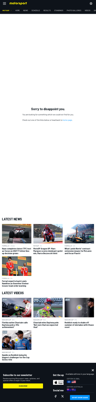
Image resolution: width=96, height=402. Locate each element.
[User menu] (91, 3)
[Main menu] (4, 3)
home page (67, 120)
